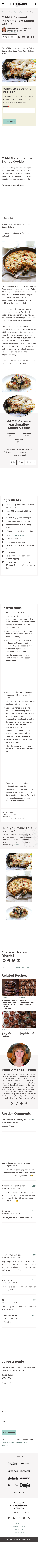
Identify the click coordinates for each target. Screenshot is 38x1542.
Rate (21, 462)
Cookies (9, 12)
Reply (34, 1119)
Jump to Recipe (9, 37)
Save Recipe (9, 122)
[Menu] (3, 4)
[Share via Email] (32, 37)
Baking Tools (19, 1526)
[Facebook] (14, 1517)
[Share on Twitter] (28, 37)
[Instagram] (19, 1517)
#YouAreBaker (19, 845)
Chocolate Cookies (19, 12)
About (19, 1523)
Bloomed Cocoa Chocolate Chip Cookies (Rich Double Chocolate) (9, 1004)
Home (3, 12)
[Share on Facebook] (19, 37)
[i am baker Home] (19, 4)
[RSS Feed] (28, 1517)
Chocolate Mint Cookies (26, 1034)
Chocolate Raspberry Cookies (6, 1035)
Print (13, 462)
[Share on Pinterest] (23, 37)
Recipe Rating (7, 1375)
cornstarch (19, 535)
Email (6, 107)
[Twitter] (23, 1517)
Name (5, 1411)
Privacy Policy (19, 1532)
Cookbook (19, 1529)
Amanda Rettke (14, 28)
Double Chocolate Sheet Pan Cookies (27, 1003)
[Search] (34, 4)
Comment (31, 462)
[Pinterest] (9, 1517)
